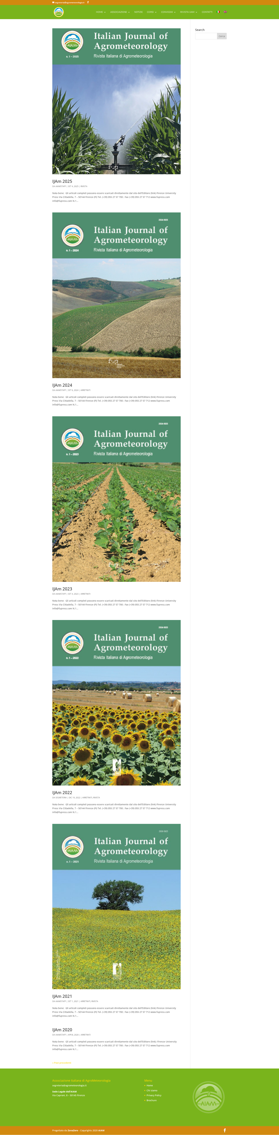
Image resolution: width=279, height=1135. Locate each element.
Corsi (150, 12)
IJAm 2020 (62, 1030)
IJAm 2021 (62, 996)
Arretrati (85, 390)
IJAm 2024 (62, 385)
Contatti (207, 12)
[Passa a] (218, 15)
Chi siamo (152, 1090)
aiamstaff (61, 186)
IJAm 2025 (62, 181)
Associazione (118, 12)
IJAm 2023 (62, 589)
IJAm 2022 (62, 792)
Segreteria (61, 797)
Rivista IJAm (187, 12)
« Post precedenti (61, 1062)
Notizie (138, 12)
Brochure (152, 1100)
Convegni (167, 12)
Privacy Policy (154, 1095)
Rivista (84, 186)
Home (99, 12)
